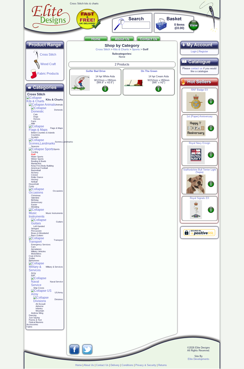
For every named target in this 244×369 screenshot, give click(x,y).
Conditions (127, 365)
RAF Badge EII (199, 89)
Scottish (35, 137)
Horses (36, 119)
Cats (35, 114)
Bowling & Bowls (38, 161)
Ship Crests (38, 288)
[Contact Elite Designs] (148, 39)
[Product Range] (44, 49)
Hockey (34, 179)
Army (33, 273)
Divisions (59, 299)
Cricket (34, 175)
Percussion (36, 231)
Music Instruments (54, 213)
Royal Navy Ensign (199, 143)
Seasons (35, 146)
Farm (33, 121)
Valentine (35, 198)
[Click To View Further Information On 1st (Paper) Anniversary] (195, 128)
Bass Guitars (37, 235)
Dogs (35, 117)
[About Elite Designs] (122, 39)
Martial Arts (36, 163)
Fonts (31, 186)
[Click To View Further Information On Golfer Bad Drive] (105, 88)
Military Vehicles (38, 251)
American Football (39, 168)
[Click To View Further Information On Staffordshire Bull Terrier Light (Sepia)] (195, 183)
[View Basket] (194, 25)
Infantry (39, 308)
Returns (162, 365)
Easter (34, 204)
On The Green (149, 71)
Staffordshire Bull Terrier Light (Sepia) (199, 171)
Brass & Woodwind (40, 233)
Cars (33, 247)
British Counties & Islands (43, 133)
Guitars (59, 222)
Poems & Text (35, 320)
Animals (59, 105)
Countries (35, 135)
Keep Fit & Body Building (42, 166)
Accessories (32, 324)
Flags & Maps (56, 128)
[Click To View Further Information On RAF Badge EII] (195, 101)
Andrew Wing (37, 313)
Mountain (40, 311)
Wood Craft (48, 64)
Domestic (58, 110)
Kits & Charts (54, 99)
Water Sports (37, 156)
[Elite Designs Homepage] (51, 27)
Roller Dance (37, 177)
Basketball (36, 170)
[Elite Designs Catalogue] (199, 66)
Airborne (39, 306)
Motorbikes (36, 254)
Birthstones (34, 260)
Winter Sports (37, 159)
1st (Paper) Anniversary (200, 116)
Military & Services (54, 267)
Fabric (29, 327)
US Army (59, 292)
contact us (196, 68)
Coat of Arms (35, 256)
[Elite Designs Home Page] (96, 39)
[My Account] (199, 49)
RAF (33, 275)
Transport (58, 240)
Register (203, 51)
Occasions (58, 191)
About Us (89, 365)
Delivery (115, 365)
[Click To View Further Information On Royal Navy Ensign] (195, 154)
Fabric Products (48, 73)
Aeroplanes (36, 249)
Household (34, 184)
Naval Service (56, 282)
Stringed (35, 228)
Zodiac (32, 258)
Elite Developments (198, 359)
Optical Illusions (36, 322)
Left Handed (39, 226)
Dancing (32, 315)
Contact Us (102, 365)
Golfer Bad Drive (95, 71)
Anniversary (36, 202)
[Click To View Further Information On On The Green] (158, 88)
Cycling (34, 152)
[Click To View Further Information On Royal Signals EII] (195, 209)
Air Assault (40, 304)
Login (194, 51)
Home (78, 365)
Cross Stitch (47, 54)
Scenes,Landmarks (64, 142)
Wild (33, 123)
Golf (33, 154)
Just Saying (34, 317)
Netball (34, 182)
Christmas (36, 195)
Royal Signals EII (199, 198)
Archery (35, 172)
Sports (57, 149)
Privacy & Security (145, 365)
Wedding (35, 207)
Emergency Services (41, 244)
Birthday (35, 200)
